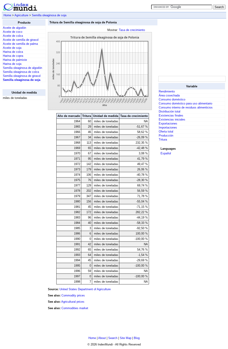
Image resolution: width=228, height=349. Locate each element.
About (102, 338)
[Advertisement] (20, 170)
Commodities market (74, 308)
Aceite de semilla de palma (20, 43)
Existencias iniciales (172, 119)
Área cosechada (169, 95)
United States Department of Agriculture (85, 289)
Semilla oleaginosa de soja (49, 15)
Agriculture (21, 15)
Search (112, 338)
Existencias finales (171, 115)
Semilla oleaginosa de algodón (22, 67)
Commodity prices (73, 295)
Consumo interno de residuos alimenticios (186, 107)
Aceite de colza (13, 35)
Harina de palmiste (15, 59)
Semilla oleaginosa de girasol (22, 76)
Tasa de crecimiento (132, 30)
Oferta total (166, 131)
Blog (137, 338)
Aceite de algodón (14, 27)
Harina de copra (13, 55)
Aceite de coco (12, 31)
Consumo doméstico (172, 99)
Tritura (163, 139)
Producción (166, 135)
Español (166, 153)
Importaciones (168, 127)
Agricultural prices (72, 301)
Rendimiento (167, 91)
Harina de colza (13, 51)
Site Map (125, 338)
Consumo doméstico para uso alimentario (185, 103)
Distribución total (169, 111)
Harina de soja (12, 63)
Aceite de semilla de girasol (21, 39)
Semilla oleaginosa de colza (21, 71)
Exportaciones (168, 123)
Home (7, 15)
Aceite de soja (12, 47)
